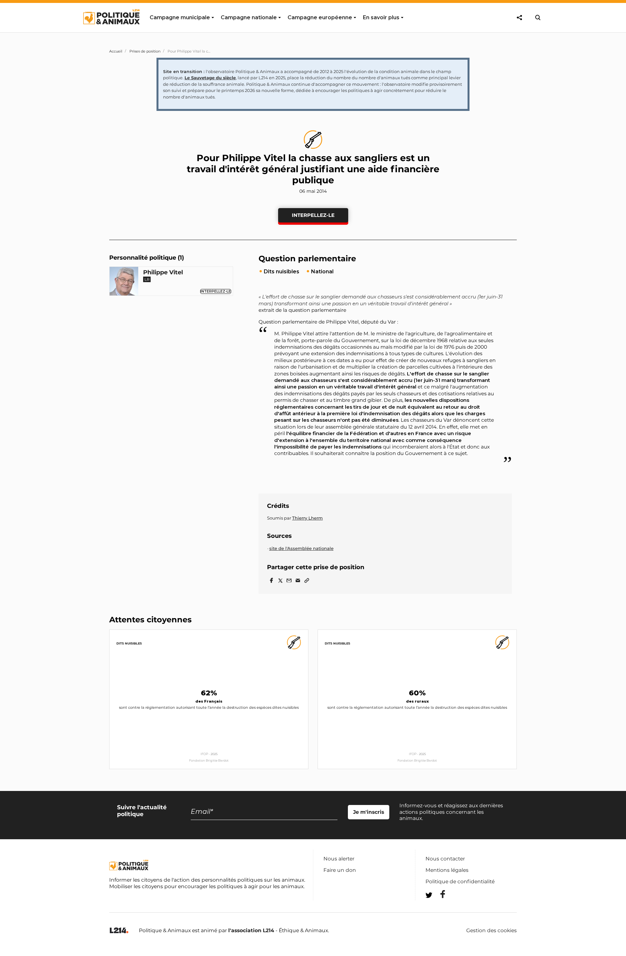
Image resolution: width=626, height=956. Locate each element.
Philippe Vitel (163, 272)
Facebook (438, 894)
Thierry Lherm (307, 518)
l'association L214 (251, 930)
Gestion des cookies (491, 930)
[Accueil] (111, 30)
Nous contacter (445, 859)
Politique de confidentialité (460, 881)
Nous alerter (338, 859)
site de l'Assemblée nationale (301, 548)
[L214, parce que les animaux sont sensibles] (119, 930)
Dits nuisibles (129, 643)
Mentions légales (447, 870)
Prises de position (144, 51)
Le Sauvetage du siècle (210, 77)
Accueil (115, 51)
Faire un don (339, 870)
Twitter (438, 907)
